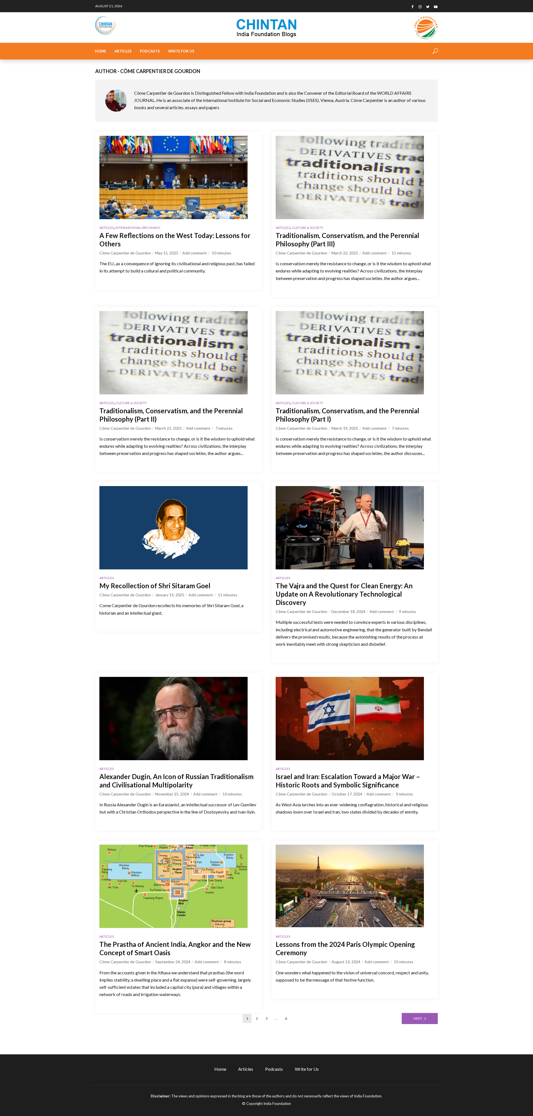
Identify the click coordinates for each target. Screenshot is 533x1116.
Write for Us (181, 51)
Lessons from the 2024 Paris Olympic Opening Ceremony (345, 948)
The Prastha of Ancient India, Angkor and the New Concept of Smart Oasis (175, 948)
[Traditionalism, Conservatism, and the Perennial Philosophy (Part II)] (178, 352)
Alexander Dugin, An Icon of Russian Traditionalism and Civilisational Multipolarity (176, 780)
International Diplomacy (137, 228)
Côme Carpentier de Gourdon (125, 253)
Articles (123, 51)
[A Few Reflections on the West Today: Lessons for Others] (178, 177)
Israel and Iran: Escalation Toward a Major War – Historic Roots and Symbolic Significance (348, 780)
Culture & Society (307, 228)
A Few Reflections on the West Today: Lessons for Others (174, 239)
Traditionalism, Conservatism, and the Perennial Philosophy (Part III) (347, 239)
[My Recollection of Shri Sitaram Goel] (178, 527)
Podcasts (150, 51)
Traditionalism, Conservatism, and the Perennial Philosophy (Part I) (347, 415)
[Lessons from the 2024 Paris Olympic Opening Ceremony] (355, 886)
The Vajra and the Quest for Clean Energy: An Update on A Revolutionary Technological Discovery (344, 594)
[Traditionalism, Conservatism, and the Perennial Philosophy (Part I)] (355, 352)
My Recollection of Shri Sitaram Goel (154, 586)
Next (418, 1018)
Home (100, 51)
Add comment (194, 253)
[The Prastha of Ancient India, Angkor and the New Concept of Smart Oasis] (178, 886)
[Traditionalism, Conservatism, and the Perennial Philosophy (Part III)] (355, 177)
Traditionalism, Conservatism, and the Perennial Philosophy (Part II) (171, 415)
